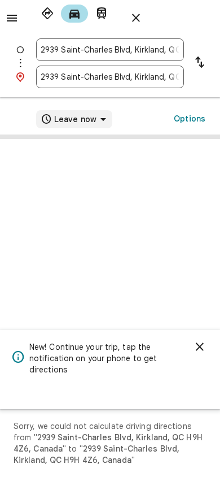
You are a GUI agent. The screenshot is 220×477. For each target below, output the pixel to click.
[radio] (47, 13)
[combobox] (110, 49)
